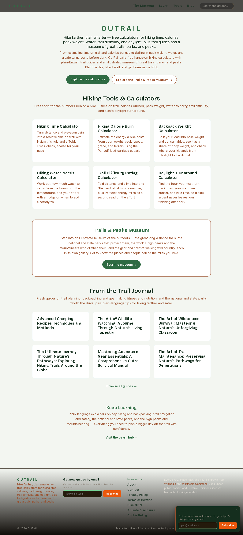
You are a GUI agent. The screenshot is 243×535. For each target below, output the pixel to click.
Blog (191, 5)
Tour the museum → (121, 264)
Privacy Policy (137, 495)
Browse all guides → (122, 386)
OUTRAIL (20, 6)
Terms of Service (139, 500)
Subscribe (112, 493)
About (131, 484)
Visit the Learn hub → (122, 437)
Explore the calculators (88, 79)
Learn (164, 5)
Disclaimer (135, 505)
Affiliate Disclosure (141, 510)
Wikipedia (170, 483)
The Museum (143, 5)
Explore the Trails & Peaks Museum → (144, 80)
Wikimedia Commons (194, 483)
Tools (177, 5)
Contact (133, 490)
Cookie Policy (137, 515)
